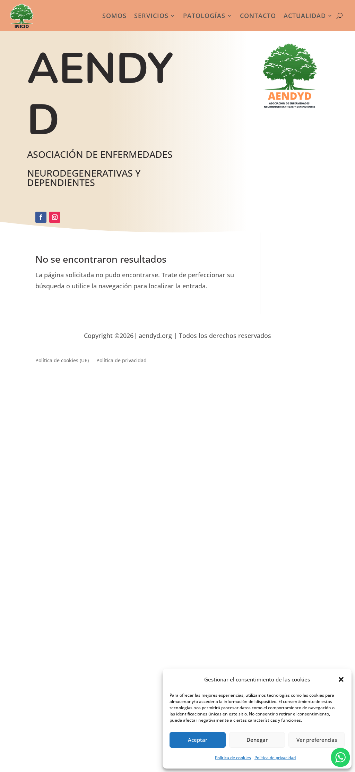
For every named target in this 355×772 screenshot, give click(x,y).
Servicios (151, 15)
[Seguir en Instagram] (54, 217)
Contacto (258, 15)
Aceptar (197, 739)
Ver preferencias (316, 739)
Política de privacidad (275, 758)
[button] (341, 679)
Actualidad (305, 15)
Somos (114, 15)
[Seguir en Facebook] (40, 217)
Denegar (257, 739)
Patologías (204, 15)
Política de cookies (233, 758)
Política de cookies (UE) (62, 361)
